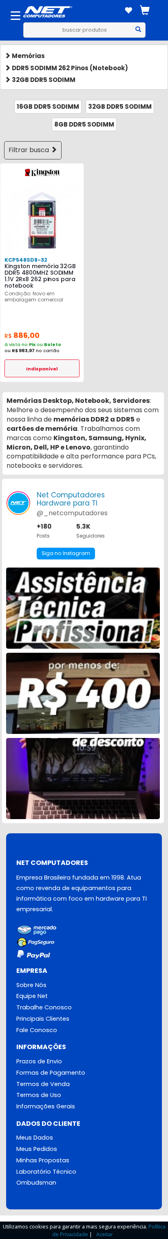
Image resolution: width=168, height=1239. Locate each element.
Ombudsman (36, 1183)
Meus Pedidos (36, 1149)
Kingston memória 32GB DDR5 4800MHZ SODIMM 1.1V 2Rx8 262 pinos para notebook (40, 276)
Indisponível (42, 369)
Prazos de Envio (39, 1061)
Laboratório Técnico (46, 1172)
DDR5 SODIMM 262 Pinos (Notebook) (69, 68)
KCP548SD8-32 (25, 259)
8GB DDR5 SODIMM (84, 124)
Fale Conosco (36, 1030)
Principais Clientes (42, 1019)
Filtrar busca (30, 150)
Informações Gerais (45, 1106)
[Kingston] (42, 171)
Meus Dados (34, 1138)
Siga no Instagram (66, 553)
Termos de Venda (43, 1084)
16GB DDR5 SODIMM (48, 106)
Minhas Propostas (42, 1160)
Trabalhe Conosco (44, 1007)
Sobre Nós (31, 985)
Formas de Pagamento (50, 1073)
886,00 (22, 335)
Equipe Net (32, 996)
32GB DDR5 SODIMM (43, 79)
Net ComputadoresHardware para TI (71, 499)
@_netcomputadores (72, 513)
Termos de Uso (38, 1095)
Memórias (28, 56)
